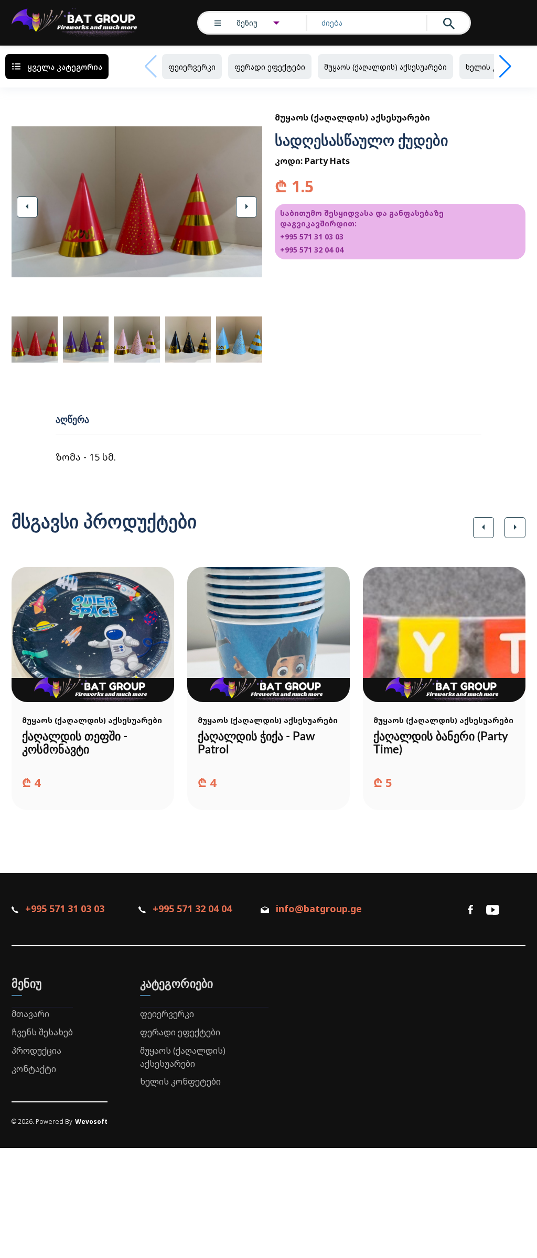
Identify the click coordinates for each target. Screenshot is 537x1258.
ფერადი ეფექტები (269, 67)
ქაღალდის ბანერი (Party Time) (440, 743)
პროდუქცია (36, 1050)
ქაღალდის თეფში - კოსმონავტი (74, 743)
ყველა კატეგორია (64, 66)
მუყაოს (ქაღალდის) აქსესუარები (385, 67)
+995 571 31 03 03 (311, 237)
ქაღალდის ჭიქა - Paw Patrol (256, 743)
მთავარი (30, 1014)
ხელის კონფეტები (180, 1081)
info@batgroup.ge (319, 908)
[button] (27, 206)
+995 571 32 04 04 (311, 250)
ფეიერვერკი (192, 67)
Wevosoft (91, 1121)
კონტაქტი (34, 1069)
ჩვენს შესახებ (42, 1032)
